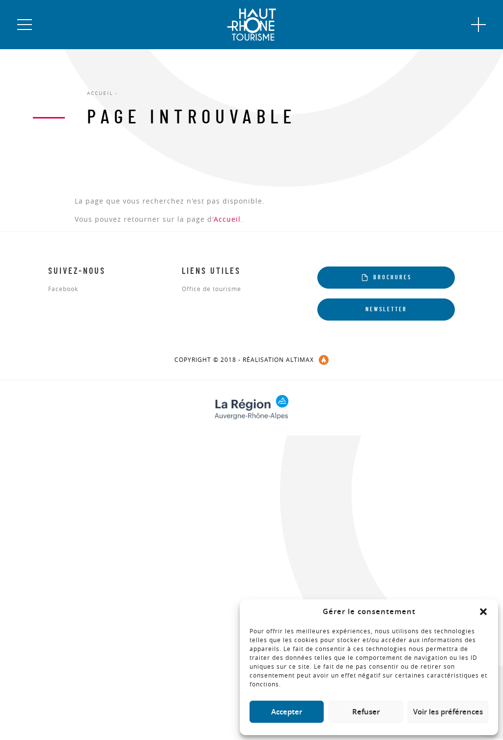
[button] (483, 612)
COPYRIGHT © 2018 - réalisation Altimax (244, 359)
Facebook (63, 289)
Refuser (366, 712)
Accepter (286, 712)
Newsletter (386, 309)
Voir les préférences (448, 712)
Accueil (227, 219)
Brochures (392, 277)
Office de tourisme (211, 289)
